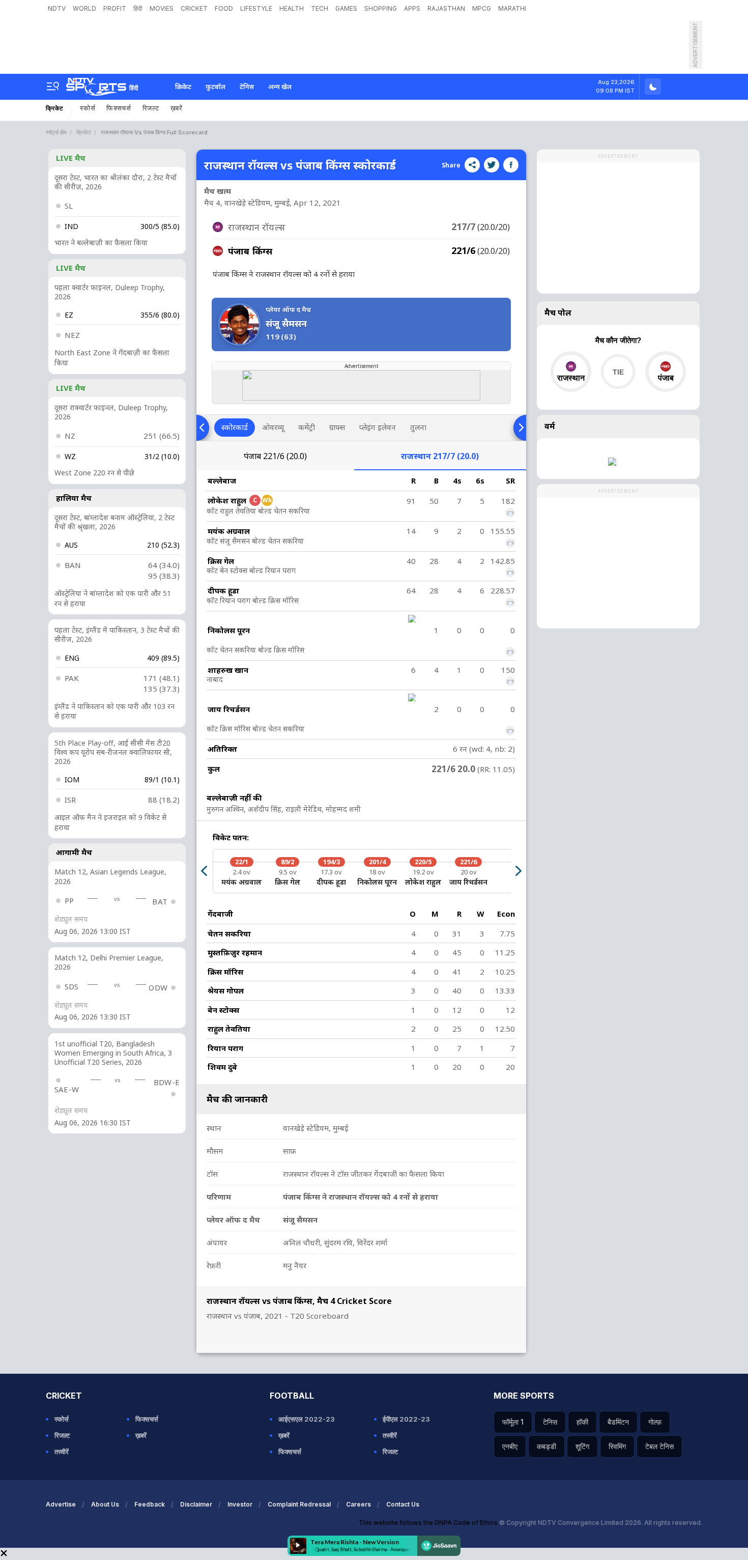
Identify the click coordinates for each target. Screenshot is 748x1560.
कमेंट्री (306, 427)
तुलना (418, 427)
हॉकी (582, 1421)
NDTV (57, 8)
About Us (105, 1504)
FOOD (224, 8)
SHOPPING (380, 8)
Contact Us (402, 1504)
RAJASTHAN (446, 8)
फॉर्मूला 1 (513, 1421)
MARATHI (512, 8)
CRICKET (194, 8)
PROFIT (114, 8)
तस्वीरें (61, 1452)
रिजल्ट (150, 108)
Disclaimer (196, 1504)
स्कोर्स (87, 108)
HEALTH (291, 8)
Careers (358, 1504)
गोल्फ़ (654, 1421)
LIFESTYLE (256, 8)
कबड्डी (546, 1446)
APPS (412, 8)
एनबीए (509, 1446)
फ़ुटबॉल (215, 86)
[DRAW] (618, 371)
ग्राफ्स (337, 427)
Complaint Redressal (299, 1504)
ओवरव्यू (273, 427)
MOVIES (162, 8)
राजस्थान (440, 456)
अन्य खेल (280, 86)
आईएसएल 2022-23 (306, 1419)
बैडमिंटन (618, 1421)
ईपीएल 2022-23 (406, 1419)
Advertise (61, 1504)
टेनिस (247, 86)
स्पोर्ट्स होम (56, 132)
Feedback (149, 1504)
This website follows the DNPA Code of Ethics (429, 1522)
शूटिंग (582, 1446)
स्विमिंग (617, 1446)
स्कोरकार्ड (234, 427)
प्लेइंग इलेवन (377, 427)
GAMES (346, 8)
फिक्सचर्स (118, 108)
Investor (239, 1504)
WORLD (84, 8)
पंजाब (275, 456)
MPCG (481, 8)
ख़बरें (176, 108)
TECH (319, 8)
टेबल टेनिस (659, 1446)
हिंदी (137, 8)
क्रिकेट (183, 86)
